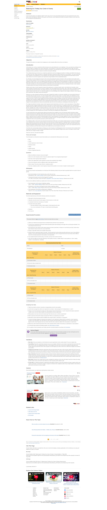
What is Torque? (38, 187)
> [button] (58, 439)
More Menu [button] (80, 6)
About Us (34, 489)
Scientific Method (30, 31)
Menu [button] (28, 4)
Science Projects (29, 6)
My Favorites (30, 415)
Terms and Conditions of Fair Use (60, 502)
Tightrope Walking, (38, 184)
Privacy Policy (53, 503)
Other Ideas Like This (32, 411)
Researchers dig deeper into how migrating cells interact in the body (45, 435)
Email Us (67, 498)
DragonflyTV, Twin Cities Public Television (54, 178)
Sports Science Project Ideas (34, 413)
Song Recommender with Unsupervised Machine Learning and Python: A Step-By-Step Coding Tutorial (71, 483)
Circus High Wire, (38, 190)
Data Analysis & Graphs (54, 325)
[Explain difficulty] (30, 28)
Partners (34, 491)
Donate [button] (78, 4)
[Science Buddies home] (32, 2)
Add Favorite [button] (74, 6)
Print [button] (76, 6)
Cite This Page (16, 18)
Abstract (15, 5)
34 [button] (57, 439)
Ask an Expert (45, 494)
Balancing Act (44, 357)
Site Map (34, 496)
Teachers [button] (43, 4)
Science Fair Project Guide (33, 409)
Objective (15, 8)
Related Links (16, 16)
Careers (15, 15)
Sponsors (34, 490)
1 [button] (48, 439)
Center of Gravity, (40, 175)
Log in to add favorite (78, 373)
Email (77, 6)
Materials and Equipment (18, 11)
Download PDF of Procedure (74, 214)
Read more (64, 381)
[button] (79, 1)
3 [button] (51, 439)
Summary (15, 7)
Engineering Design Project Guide (47, 491)
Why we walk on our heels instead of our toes (41, 424)
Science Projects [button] (35, 4)
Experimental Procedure (18, 12)
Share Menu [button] (78, 6)
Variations (16, 14)
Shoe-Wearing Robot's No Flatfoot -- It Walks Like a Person (43, 429)
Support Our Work (57, 489)
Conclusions (67, 327)
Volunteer (55, 490)
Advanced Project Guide (47, 492)
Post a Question (53, 335)
